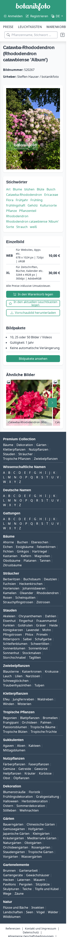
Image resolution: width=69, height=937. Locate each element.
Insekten (37, 907)
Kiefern (26, 556)
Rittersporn (11, 639)
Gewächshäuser (37, 875)
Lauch (7, 676)
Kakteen (34, 746)
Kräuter (30, 773)
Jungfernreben (23, 699)
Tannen (45, 560)
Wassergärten (31, 856)
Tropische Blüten (15, 732)
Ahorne (8, 542)
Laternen (23, 880)
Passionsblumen (15, 727)
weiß (33, 227)
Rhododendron (17, 216)
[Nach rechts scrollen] (52, 402)
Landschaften (13, 912)
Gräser (41, 625)
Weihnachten (29, 810)
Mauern (39, 880)
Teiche (27, 889)
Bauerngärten (13, 824)
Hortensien (11, 588)
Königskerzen (13, 630)
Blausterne (11, 671)
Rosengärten (40, 847)
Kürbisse (45, 773)
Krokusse (51, 671)
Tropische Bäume (42, 727)
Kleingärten (41, 833)
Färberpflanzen (14, 764)
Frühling (36, 200)
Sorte (10, 227)
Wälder (53, 912)
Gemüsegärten (14, 829)
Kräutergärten (13, 838)
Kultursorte (48, 205)
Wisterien (24, 704)
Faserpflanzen (39, 764)
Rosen (7, 597)
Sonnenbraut (38, 648)
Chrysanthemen (30, 616)
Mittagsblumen (14, 750)
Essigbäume (25, 547)
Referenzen (13, 928)
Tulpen (39, 685)
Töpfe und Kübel (47, 889)
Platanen (30, 560)
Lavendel (32, 630)
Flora (9, 200)
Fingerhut (26, 621)
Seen (29, 912)
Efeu (6, 699)
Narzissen (33, 676)
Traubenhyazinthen (17, 685)
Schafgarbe (43, 639)
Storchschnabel (14, 657)
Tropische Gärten (40, 852)
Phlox (29, 634)
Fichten (8, 551)
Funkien (9, 625)
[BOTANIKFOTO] (33, 7)
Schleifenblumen (15, 644)
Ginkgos (23, 551)
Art (8, 189)
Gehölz (33, 205)
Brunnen (9, 870)
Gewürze (40, 769)
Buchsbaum (32, 579)
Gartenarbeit (28, 870)
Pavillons (9, 884)
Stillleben (9, 810)
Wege (7, 893)
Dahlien (50, 616)
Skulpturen (11, 889)
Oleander (26, 593)
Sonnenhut (11, 653)
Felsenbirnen (46, 547)
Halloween (10, 801)
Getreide (24, 769)
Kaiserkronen (32, 671)
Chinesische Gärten (41, 824)
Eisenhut (9, 621)
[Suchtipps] (62, 35)
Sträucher (25, 454)
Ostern (8, 806)
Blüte (40, 189)
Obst (6, 778)
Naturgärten (12, 843)
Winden (8, 704)
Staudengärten (14, 852)
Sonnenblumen (14, 648)
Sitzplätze (43, 884)
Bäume (8, 445)
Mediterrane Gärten (41, 838)
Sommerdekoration (30, 806)
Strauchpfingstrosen (18, 602)
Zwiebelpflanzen (46, 459)
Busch (51, 189)
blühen (29, 189)
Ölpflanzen (21, 778)
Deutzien (50, 579)
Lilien (18, 676)
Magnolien (42, 556)
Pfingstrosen (12, 634)
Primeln (42, 634)
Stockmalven (31, 653)
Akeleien (9, 616)
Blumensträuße (14, 792)
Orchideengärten (15, 847)
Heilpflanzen (12, 773)
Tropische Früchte (44, 732)
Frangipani (11, 722)
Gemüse (9, 769)
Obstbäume (11, 560)
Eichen (8, 547)
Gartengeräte (13, 875)
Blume (17, 189)
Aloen (21, 746)
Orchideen (29, 722)
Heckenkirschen (31, 584)
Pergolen (25, 884)
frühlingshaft (15, 205)
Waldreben (45, 699)
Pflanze (11, 211)
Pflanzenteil (27, 211)
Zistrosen (43, 602)
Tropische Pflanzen (17, 459)
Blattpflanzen (29, 718)
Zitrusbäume (12, 565)
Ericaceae (51, 195)
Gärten (41, 445)
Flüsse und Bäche (15, 907)
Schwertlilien (40, 644)
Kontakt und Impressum (40, 928)
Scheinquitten (25, 597)
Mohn (46, 630)
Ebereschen (39, 542)
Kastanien (10, 556)
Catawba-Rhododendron (24, 195)
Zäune (19, 893)
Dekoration (24, 445)
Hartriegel (39, 551)
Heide (53, 625)
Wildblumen (12, 917)
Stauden (9, 454)
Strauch (22, 227)
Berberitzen (11, 579)
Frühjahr (22, 200)
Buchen (22, 542)
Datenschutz (31, 932)
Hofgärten (35, 829)
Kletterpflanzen (14, 449)
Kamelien (9, 593)
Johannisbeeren (34, 588)
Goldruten (25, 625)
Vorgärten (10, 856)
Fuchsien (9, 584)
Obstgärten (33, 843)
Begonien (10, 718)
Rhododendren (48, 593)
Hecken (8, 880)
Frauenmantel (46, 621)
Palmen (45, 722)
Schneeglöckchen (16, 681)
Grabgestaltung (47, 796)
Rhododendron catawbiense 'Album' (32, 221)
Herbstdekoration (35, 801)
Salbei (27, 639)
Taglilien (35, 657)
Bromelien (50, 718)
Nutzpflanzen (38, 449)
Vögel (40, 912)
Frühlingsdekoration (18, 796)
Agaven (8, 746)
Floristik (34, 792)
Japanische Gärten (16, 833)
